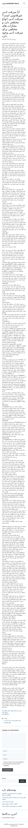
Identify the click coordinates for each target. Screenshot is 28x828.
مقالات (5, 718)
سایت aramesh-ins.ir (10, 3)
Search (4, 778)
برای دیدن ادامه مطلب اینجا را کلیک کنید (12, 710)
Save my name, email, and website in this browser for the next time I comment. (14, 763)
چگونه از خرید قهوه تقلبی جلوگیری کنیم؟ (12, 806)
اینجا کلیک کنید (5, 714)
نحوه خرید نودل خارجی (7, 801)
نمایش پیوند (5, 712)
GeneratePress (14, 825)
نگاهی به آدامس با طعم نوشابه (9, 803)
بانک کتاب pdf (7, 722)
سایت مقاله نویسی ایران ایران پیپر (12, 720)
